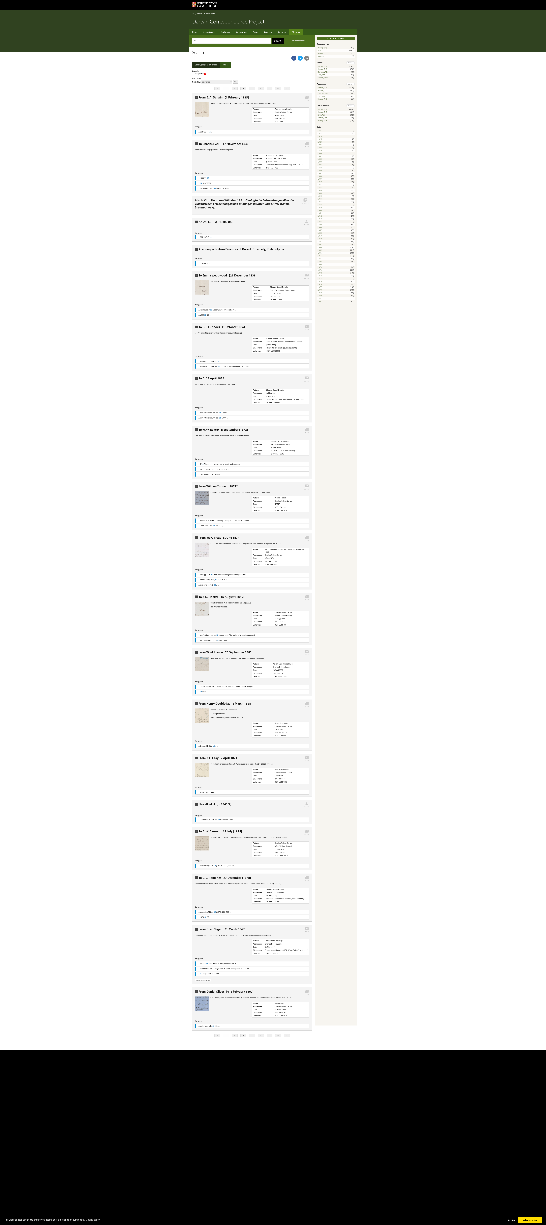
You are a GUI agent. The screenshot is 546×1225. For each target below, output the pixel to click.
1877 (320, 287)
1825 (320, 139)
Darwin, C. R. (323, 66)
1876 (320, 284)
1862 (320, 244)
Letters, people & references (206, 65)
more (350, 62)
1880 (320, 296)
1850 (320, 210)
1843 (320, 190)
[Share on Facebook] (293, 58)
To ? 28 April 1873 (211, 378)
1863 (320, 247)
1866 (320, 256)
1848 (320, 205)
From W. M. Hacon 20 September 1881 (225, 652)
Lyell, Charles (323, 93)
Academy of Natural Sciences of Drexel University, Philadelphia (241, 249)
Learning (268, 32)
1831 (320, 156)
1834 (320, 165)
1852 (320, 216)
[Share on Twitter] (300, 58)
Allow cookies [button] (530, 1220)
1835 (320, 168)
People (255, 32)
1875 (320, 281)
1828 (320, 148)
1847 (320, 202)
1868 (320, 262)
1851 (320, 213)
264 (278, 88)
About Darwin (209, 32)
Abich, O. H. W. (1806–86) (216, 222)
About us (296, 32)
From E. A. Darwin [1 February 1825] (224, 97)
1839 (320, 179)
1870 (320, 267)
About (199, 14)
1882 (320, 301)
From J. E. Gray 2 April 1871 (218, 758)
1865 (320, 253)
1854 (320, 222)
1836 (320, 170)
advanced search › (299, 41)
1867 (320, 259)
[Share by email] (306, 58)
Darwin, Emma (323, 78)
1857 (320, 230)
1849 (320, 207)
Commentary (241, 32)
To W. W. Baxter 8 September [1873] (223, 429)
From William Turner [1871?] (219, 486)
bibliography (322, 48)
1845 (320, 196)
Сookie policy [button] (93, 1220)
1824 (320, 136)
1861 (320, 242)
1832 (320, 159)
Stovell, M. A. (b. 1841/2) (215, 804)
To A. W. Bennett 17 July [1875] (220, 831)
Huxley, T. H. (322, 99)
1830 (320, 153)
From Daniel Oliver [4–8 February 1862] (226, 991)
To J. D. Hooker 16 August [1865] (221, 597)
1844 (320, 193)
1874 (320, 279)
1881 (320, 299)
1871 (320, 270)
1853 (320, 219)
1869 (320, 264)
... (269, 88)
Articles (225, 65)
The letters (225, 32)
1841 (320, 185)
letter (319, 51)
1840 (320, 182)
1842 (320, 188)
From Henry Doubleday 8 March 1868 (225, 703)
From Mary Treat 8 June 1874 (219, 537)
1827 (320, 145)
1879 (320, 293)
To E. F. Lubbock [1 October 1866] (222, 327)
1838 (320, 176)
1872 (320, 273)
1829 (320, 151)
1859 (320, 236)
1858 (320, 233)
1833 (320, 162)
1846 (320, 199)
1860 (320, 239)
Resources (282, 32)
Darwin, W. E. (323, 72)
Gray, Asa (321, 75)
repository (321, 56)
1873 (320, 276)
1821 (320, 131)
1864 (320, 250)
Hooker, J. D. (322, 69)
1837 (320, 173)
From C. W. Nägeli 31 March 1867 (222, 929)
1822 (320, 133)
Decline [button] (511, 1220)
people (320, 53)
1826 (320, 142)
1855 (320, 225)
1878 (320, 290)
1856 (320, 227)
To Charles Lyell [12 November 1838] (224, 144)
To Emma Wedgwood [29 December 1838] (228, 275)
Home (193, 14)
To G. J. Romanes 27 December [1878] (225, 878)
